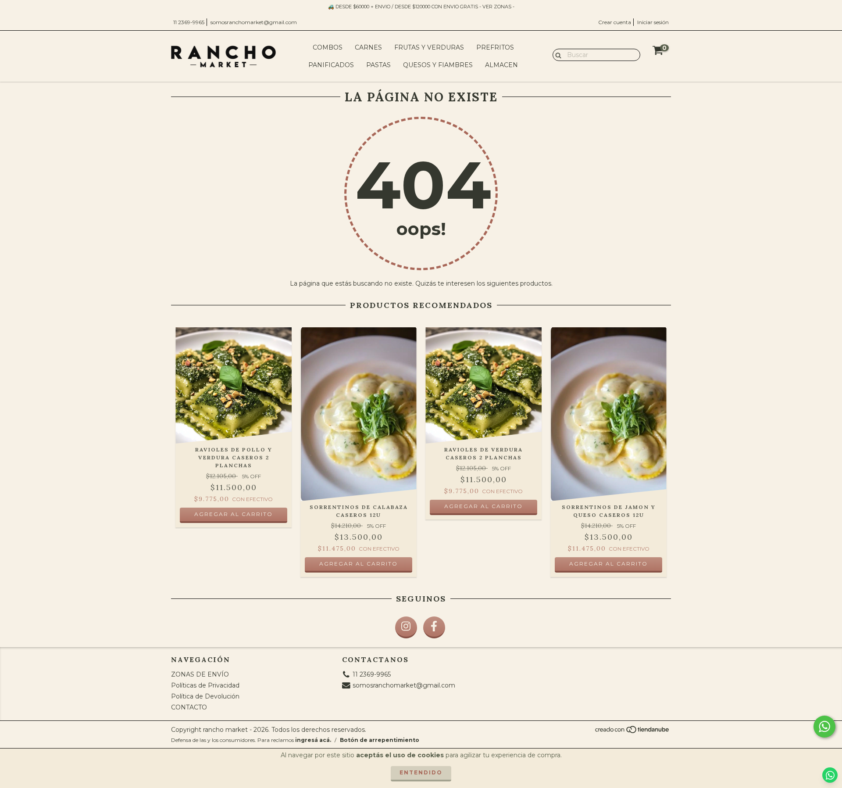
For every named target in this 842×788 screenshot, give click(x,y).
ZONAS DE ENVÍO (200, 674)
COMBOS (328, 47)
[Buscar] (556, 54)
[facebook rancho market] (434, 627)
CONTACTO (189, 707)
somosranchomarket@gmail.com (253, 22)
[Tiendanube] (632, 732)
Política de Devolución (205, 696)
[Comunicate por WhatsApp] (824, 727)
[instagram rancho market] (406, 627)
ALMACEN (501, 65)
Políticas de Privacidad (205, 685)
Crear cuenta (614, 22)
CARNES (368, 47)
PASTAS (378, 65)
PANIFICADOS (331, 65)
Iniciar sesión (653, 22)
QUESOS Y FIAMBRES (438, 65)
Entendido (421, 772)
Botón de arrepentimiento (379, 740)
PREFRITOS (495, 47)
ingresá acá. (313, 740)
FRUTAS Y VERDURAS (429, 47)
